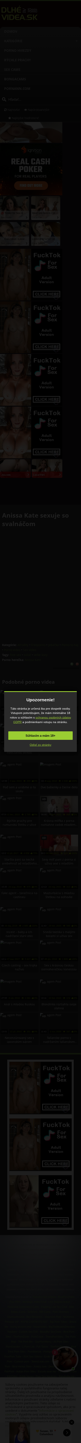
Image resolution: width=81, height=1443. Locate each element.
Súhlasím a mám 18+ (40, 735)
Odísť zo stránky (40, 744)
